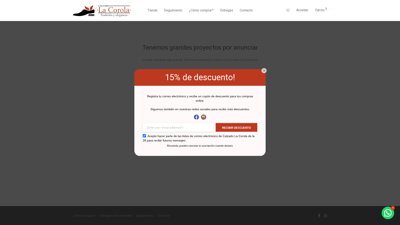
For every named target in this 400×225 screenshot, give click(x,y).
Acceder (302, 10)
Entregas (226, 10)
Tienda (152, 10)
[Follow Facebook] (196, 117)
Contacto (246, 10)
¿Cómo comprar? (201, 10)
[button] (388, 213)
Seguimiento (173, 10)
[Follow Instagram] (203, 117)
